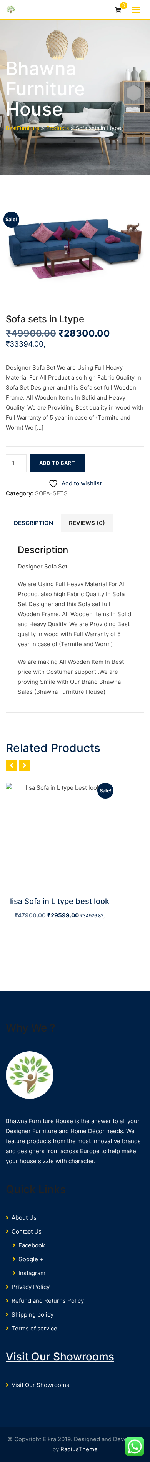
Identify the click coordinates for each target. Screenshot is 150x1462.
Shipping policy (32, 1314)
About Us (24, 1217)
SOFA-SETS (51, 493)
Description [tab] (33, 523)
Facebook (31, 1245)
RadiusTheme (79, 1449)
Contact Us (27, 1231)
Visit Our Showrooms (60, 1356)
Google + (30, 1259)
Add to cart (57, 463)
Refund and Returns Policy (48, 1300)
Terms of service (34, 1328)
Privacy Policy (31, 1286)
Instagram (31, 1273)
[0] (118, 10)
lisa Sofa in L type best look (59, 901)
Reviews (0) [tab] (87, 523)
